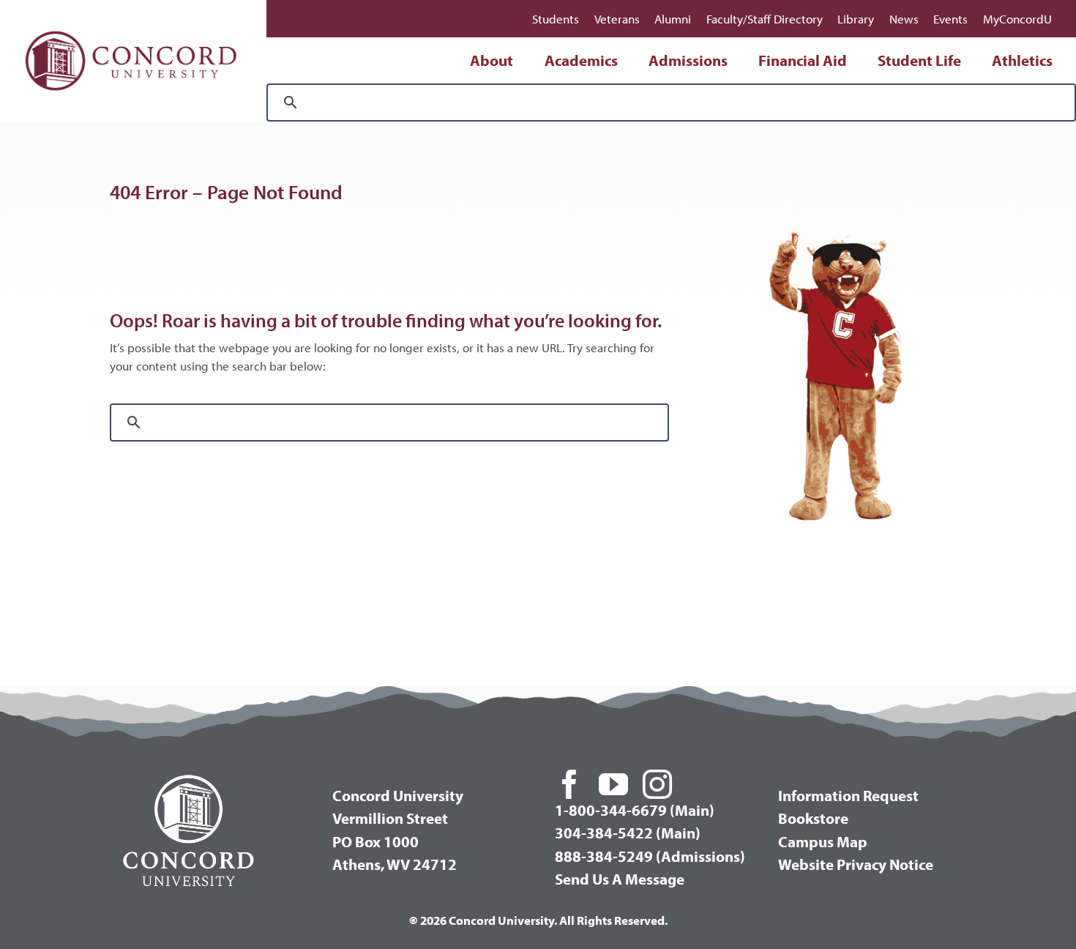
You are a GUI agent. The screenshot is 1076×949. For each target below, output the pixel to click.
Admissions (688, 60)
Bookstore (813, 817)
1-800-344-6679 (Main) (634, 809)
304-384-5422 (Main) (627, 832)
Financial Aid (802, 60)
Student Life (919, 60)
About (491, 60)
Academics (581, 60)
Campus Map (822, 841)
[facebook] (569, 784)
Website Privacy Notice (855, 864)
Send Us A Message (619, 878)
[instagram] (657, 784)
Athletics (1022, 60)
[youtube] (613, 784)
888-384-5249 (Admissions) (650, 856)
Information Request (848, 795)
